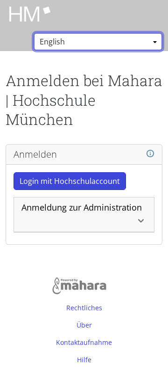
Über (84, 325)
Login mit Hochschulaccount (70, 181)
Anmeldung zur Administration (81, 207)
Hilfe (84, 359)
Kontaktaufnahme (84, 342)
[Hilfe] (150, 153)
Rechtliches (84, 307)
